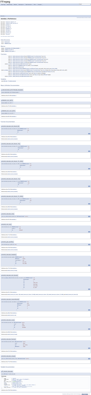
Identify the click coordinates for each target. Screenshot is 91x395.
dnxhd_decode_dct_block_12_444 (20, 62)
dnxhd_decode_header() (12, 138)
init (5, 382)
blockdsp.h (8, 26)
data (35, 73)
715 (8, 361)
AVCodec (6, 81)
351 (8, 292)
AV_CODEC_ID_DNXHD (17, 380)
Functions (86, 17)
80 (8, 116)
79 (8, 106)
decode (5, 384)
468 (8, 171)
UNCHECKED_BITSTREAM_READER (12, 48)
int (11, 56)
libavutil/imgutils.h (11, 21)
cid (32, 65)
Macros (83, 17)
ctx (35, 56)
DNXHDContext (8, 43)
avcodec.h (8, 24)
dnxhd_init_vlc (16, 65)
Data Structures (29, 4)
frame (37, 68)
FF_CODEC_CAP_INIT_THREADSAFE (19, 387)
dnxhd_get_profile (16, 67)
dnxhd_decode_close (17, 76)
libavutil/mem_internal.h (12, 23)
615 (8, 351)
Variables (89, 17)
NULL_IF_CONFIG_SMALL (17, 379)
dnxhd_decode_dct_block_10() (13, 294)
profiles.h (8, 32)
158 (8, 247)
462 (8, 154)
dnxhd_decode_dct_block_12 (19, 60)
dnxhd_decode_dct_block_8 (18, 56)
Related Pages (9, 4)
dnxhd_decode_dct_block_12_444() (56, 294)
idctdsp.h (8, 30)
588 (8, 332)
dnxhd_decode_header (17, 68)
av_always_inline (7, 70)
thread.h (8, 34)
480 (8, 206)
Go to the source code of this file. (7, 36)
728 (8, 390)
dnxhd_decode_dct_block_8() (71, 294)
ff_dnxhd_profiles (27, 386)
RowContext (7, 41)
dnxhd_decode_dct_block (18, 70)
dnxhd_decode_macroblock (18, 71)
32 (8, 95)
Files (35, 4)
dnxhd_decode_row (17, 73)
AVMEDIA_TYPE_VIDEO (17, 380)
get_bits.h (8, 27)
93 (8, 219)
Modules (15, 4)
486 (8, 313)
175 (8, 268)
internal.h (8, 31)
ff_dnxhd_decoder (12, 81)
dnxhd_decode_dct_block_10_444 (20, 59)
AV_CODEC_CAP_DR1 (16, 384)
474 (8, 189)
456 (8, 136)
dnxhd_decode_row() (11, 315)
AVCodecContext (24, 63)
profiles (6, 386)
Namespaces (21, 4)
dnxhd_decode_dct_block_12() (42, 294)
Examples (40, 4)
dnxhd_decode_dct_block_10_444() (28, 294)
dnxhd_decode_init (17, 63)
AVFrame (33, 68)
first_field (55, 68)
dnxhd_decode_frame (17, 74)
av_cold (9, 63)
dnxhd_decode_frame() (12, 270)
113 (8, 234)
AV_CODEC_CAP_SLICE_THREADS (19, 385)
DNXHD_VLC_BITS (9, 49)
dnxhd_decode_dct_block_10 (19, 57)
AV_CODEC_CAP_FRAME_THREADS (28, 384)
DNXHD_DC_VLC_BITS (9, 51)
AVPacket (45, 74)
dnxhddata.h (8, 28)
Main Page (3, 4)
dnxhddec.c (14, 95)
